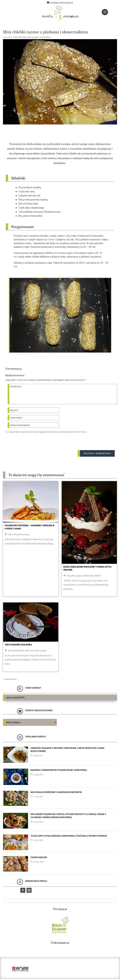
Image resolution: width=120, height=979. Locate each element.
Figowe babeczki (38, 857)
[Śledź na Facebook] (22, 890)
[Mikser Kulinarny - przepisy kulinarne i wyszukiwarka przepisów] (60, 934)
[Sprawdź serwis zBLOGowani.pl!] (60, 942)
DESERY (97, 576)
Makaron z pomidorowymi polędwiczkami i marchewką (58, 770)
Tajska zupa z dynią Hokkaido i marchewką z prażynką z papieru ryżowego (68, 836)
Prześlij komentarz (97, 453)
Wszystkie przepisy (31, 37)
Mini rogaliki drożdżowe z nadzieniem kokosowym (56, 792)
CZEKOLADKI (88, 576)
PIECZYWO (18, 37)
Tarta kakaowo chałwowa (18, 644)
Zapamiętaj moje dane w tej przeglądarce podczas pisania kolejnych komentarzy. (48, 432)
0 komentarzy (45, 37)
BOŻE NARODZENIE (16, 650)
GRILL (10, 534)
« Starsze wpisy (10, 679)
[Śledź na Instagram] (29, 890)
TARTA (27, 650)
